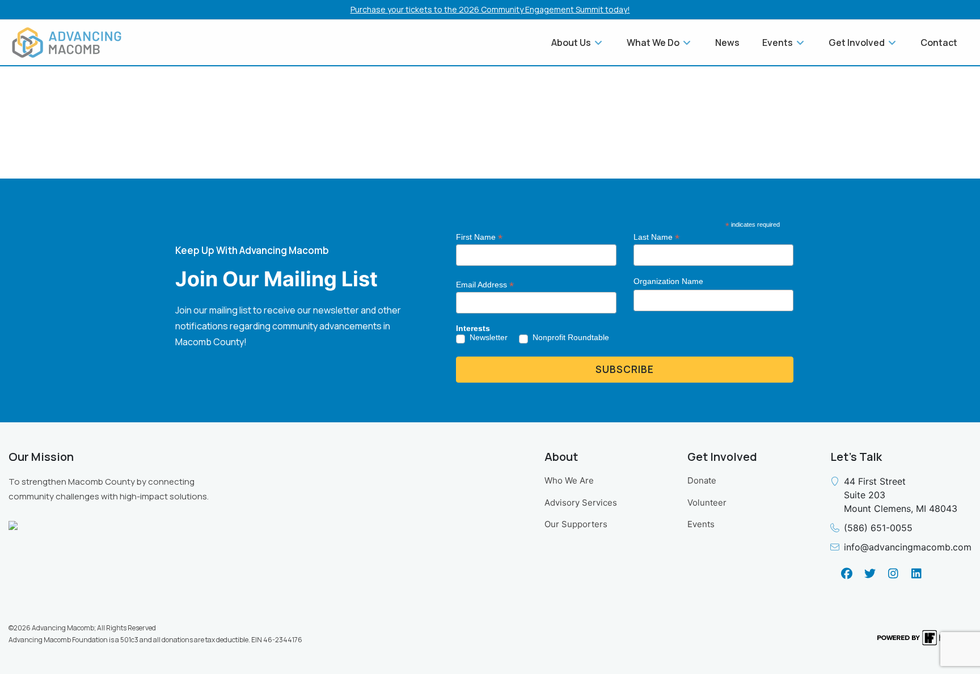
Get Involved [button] (857, 42)
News (727, 42)
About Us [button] (572, 42)
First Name (479, 237)
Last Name (656, 237)
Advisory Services (580, 502)
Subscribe (624, 369)
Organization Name (668, 281)
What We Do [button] (654, 42)
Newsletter (489, 337)
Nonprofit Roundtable (571, 337)
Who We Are (569, 480)
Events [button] (778, 42)
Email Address (485, 284)
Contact (938, 42)
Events (701, 524)
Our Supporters (575, 524)
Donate (701, 480)
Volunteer (706, 502)
